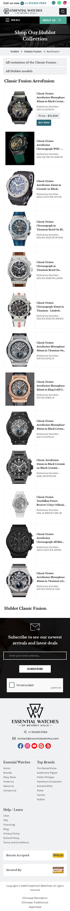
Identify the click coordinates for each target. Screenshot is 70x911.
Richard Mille (44, 786)
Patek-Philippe (45, 777)
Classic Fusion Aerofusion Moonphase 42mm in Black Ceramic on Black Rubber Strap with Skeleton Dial (51, 97)
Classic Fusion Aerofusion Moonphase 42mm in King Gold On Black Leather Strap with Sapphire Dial (51, 386)
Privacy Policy (11, 833)
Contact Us (9, 790)
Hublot (41, 799)
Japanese (35, 907)
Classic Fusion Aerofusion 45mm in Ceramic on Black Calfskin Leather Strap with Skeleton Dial (50, 185)
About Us (49, 20)
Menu (15, 20)
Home (6, 768)
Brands (7, 772)
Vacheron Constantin (49, 781)
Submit (63, 11)
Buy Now (43, 122)
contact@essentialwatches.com (38, 738)
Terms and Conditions (16, 842)
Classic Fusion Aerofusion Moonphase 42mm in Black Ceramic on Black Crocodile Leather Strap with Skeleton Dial (51, 425)
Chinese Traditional (35, 902)
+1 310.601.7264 (35, 3)
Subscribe (35, 669)
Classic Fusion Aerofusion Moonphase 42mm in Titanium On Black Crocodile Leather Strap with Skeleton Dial (51, 346)
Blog (6, 829)
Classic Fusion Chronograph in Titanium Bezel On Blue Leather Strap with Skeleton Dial (51, 226)
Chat (6, 815)
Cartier (41, 795)
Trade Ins (8, 781)
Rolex (40, 790)
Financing (9, 824)
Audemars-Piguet (47, 772)
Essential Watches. (40, 885)
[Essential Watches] (22, 11)
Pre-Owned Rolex (47, 768)
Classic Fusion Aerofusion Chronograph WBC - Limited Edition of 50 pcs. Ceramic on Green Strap (50, 145)
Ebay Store (9, 777)
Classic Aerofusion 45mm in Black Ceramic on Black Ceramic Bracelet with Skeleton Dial (51, 464)
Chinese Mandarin (35, 898)
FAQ (5, 820)
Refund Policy (11, 838)
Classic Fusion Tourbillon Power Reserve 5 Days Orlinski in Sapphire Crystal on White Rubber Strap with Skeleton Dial (51, 501)
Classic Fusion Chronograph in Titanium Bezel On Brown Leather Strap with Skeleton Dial (49, 266)
